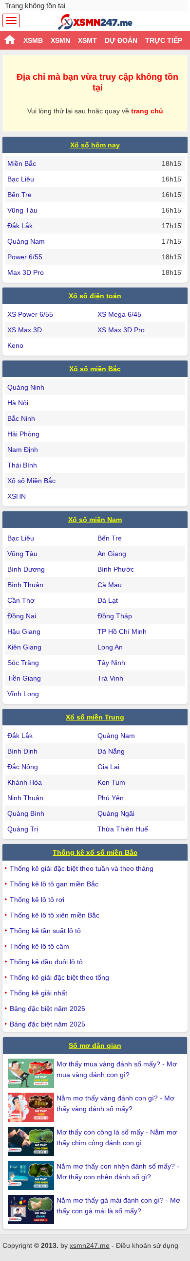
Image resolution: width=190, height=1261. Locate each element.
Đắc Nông (22, 767)
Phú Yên (110, 798)
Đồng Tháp (114, 616)
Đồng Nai (21, 616)
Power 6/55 (24, 257)
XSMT (87, 40)
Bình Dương (26, 569)
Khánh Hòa (24, 782)
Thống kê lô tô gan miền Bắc (54, 884)
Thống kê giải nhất (38, 993)
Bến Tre (19, 194)
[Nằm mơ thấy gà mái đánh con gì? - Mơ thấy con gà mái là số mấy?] (32, 1209)
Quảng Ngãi (115, 813)
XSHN (16, 496)
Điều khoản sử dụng (147, 1245)
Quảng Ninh (25, 387)
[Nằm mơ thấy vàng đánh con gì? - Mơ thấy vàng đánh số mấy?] (32, 1107)
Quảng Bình (25, 813)
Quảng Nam (26, 241)
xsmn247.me (90, 1245)
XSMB (33, 40)
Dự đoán (121, 40)
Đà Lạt (107, 600)
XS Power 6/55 (30, 314)
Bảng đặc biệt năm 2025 (47, 1024)
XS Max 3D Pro (121, 330)
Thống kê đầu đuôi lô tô (46, 962)
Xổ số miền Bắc (95, 369)
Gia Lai (108, 767)
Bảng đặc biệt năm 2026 (47, 1008)
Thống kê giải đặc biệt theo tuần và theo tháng (81, 868)
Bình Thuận (25, 585)
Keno (15, 345)
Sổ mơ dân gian (95, 1045)
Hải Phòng (23, 434)
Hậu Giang (23, 631)
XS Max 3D (24, 330)
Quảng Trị (22, 829)
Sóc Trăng (23, 663)
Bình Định (22, 751)
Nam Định (22, 449)
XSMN (60, 40)
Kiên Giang (24, 647)
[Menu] (11, 20)
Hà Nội (17, 403)
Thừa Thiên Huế (122, 829)
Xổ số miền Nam (95, 519)
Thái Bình (22, 465)
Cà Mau (109, 585)
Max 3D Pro (25, 272)
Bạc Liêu (20, 179)
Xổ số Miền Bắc (31, 481)
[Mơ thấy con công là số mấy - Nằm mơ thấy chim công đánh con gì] (32, 1141)
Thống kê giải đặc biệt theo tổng (59, 977)
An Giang (111, 554)
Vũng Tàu (22, 210)
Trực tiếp (163, 40)
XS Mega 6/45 (119, 314)
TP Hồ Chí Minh (122, 631)
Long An (110, 647)
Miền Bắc (21, 163)
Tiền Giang (24, 678)
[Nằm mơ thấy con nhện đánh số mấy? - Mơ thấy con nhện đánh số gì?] (32, 1175)
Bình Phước (115, 569)
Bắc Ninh (21, 418)
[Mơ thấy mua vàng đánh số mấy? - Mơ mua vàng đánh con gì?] (32, 1073)
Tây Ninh (111, 663)
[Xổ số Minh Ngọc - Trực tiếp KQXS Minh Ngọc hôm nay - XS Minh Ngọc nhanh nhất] (95, 22)
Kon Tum (111, 782)
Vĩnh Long (23, 694)
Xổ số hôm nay (95, 145)
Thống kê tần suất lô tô (45, 931)
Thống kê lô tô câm (39, 946)
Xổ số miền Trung (95, 717)
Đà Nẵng (111, 751)
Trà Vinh (110, 678)
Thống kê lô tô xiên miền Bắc (54, 915)
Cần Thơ (21, 600)
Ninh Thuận (25, 798)
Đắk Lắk (20, 226)
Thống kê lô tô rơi (37, 899)
